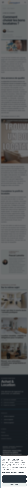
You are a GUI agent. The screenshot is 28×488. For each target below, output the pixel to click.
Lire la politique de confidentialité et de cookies (13, 472)
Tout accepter (14, 480)
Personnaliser (14, 484)
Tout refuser (14, 477)
